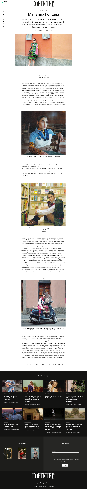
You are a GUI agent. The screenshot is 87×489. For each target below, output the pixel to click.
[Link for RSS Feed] (49, 483)
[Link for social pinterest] (46, 483)
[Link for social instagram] (43, 483)
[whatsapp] (3, 24)
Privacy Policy (66, 461)
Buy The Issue (75, 2)
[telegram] (3, 27)
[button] (64, 207)
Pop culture (43, 10)
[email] (3, 11)
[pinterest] (3, 16)
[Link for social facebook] (40, 483)
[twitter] (3, 22)
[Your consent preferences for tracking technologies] (2, 2)
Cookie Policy (50, 486)
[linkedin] (3, 19)
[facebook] (3, 14)
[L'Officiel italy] (43, 4)
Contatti (35, 486)
